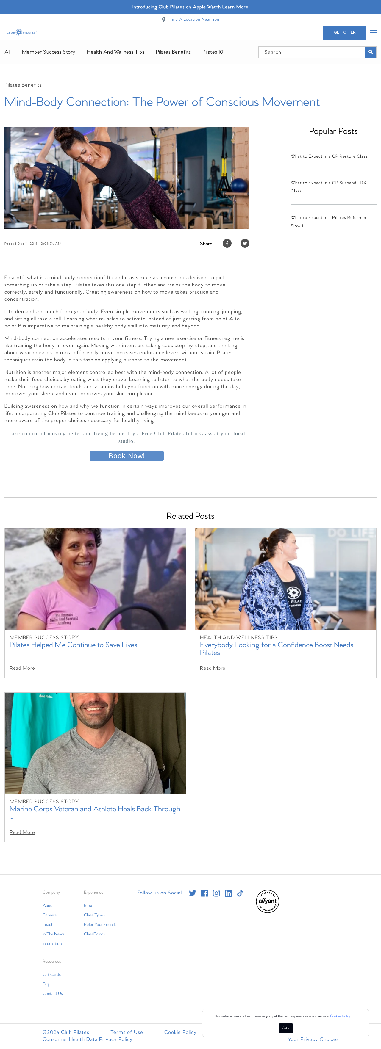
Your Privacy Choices (313, 1040)
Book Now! (126, 456)
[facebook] (204, 893)
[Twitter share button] (245, 244)
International (54, 943)
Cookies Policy (340, 1016)
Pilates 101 (213, 52)
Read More (22, 668)
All (7, 52)
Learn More (235, 7)
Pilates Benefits (173, 52)
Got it (286, 1028)
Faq (46, 984)
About (48, 905)
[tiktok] (240, 893)
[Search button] (371, 52)
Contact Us (53, 993)
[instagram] (216, 893)
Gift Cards (52, 974)
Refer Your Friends (100, 924)
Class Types (94, 915)
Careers (50, 915)
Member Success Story (49, 52)
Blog (88, 905)
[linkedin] (228, 893)
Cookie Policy (180, 1032)
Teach (48, 924)
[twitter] (192, 893)
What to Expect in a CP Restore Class (329, 156)
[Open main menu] (373, 32)
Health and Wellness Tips (115, 52)
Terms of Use (126, 1032)
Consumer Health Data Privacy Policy (88, 1040)
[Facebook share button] (227, 244)
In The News (53, 934)
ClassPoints (94, 934)
